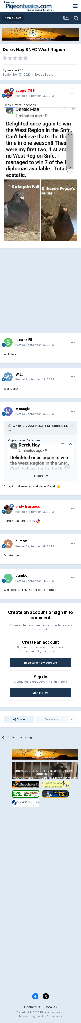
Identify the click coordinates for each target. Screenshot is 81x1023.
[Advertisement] (40, 293)
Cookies (51, 1007)
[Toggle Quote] (10, 425)
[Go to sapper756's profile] (8, 93)
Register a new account (40, 662)
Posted (34, 95)
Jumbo (21, 575)
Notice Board (44, 74)
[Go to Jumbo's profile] (8, 578)
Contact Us (32, 1007)
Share (20, 719)
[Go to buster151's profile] (8, 342)
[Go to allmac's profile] (8, 543)
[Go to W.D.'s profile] (8, 376)
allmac (21, 541)
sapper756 (15, 70)
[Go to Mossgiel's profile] (8, 411)
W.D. (19, 374)
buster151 (23, 339)
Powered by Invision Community (40, 1016)
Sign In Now (40, 692)
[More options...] (72, 93)
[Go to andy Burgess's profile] (8, 509)
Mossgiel (23, 408)
